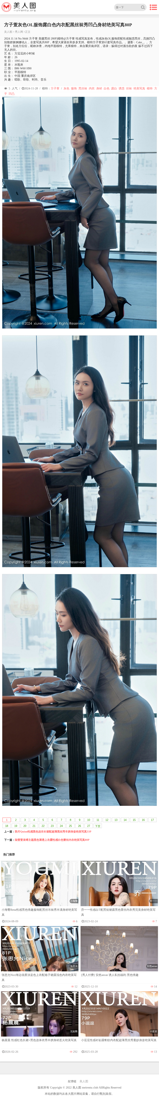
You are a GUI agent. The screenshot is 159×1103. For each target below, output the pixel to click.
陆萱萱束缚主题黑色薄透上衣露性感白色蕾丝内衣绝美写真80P (52, 839)
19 (15, 826)
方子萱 (55, 88)
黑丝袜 (82, 88)
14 (125, 820)
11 (97, 820)
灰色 (66, 88)
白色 (107, 88)
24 (61, 826)
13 (115, 820)
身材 (99, 88)
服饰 (74, 88)
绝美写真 (139, 88)
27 (88, 826)
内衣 (92, 88)
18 (6, 826)
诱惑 (121, 88)
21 (34, 826)
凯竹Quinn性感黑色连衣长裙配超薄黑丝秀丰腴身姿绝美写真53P (53, 831)
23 (52, 826)
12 (106, 820)
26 (79, 826)
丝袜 (129, 88)
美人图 (8, 31)
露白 (114, 88)
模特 (150, 88)
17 (152, 820)
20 (24, 826)
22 (43, 826)
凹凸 (11, 93)
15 (134, 820)
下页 (97, 826)
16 (143, 820)
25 (70, 826)
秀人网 (19, 31)
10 (88, 820)
